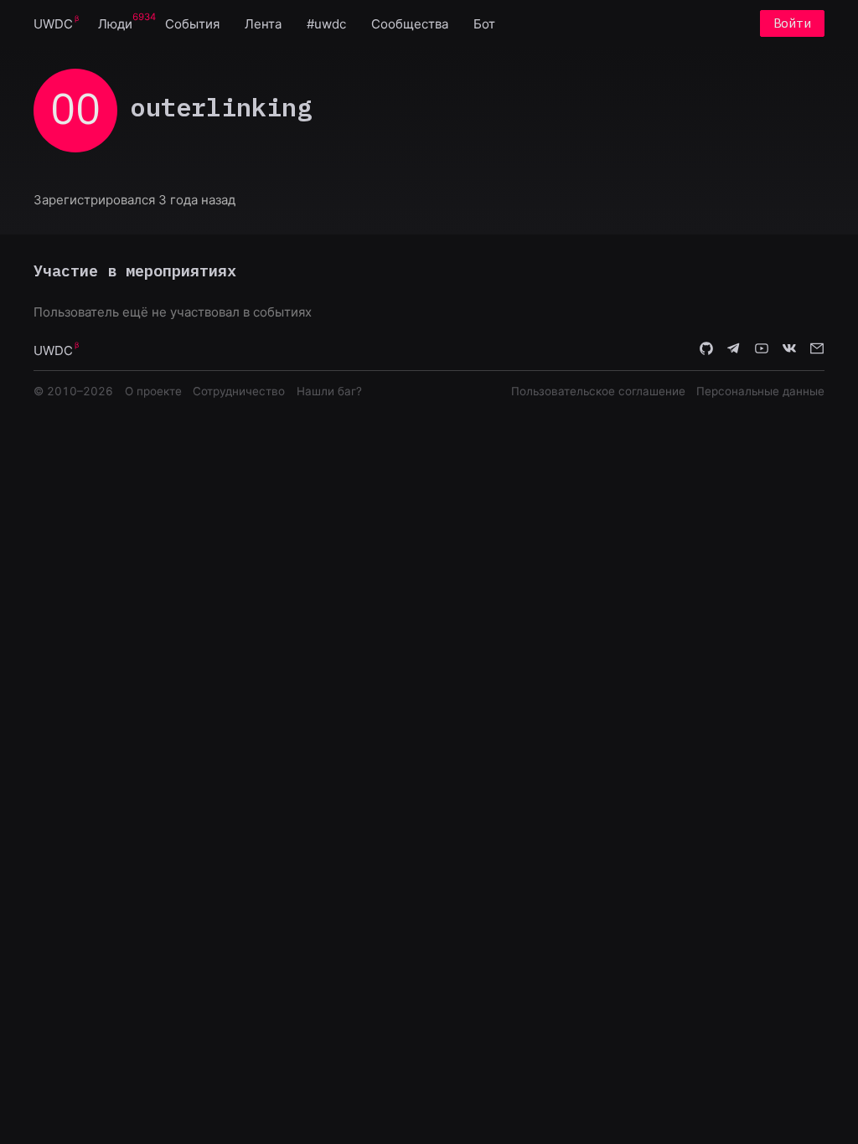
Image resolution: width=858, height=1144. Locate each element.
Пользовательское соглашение (598, 391)
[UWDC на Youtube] (761, 349)
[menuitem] (53, 23)
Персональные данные (760, 391)
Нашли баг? (329, 391)
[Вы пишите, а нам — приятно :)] (816, 349)
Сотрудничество (239, 391)
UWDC (53, 24)
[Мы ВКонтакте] (789, 349)
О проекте (153, 391)
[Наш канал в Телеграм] (734, 349)
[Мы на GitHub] (706, 349)
